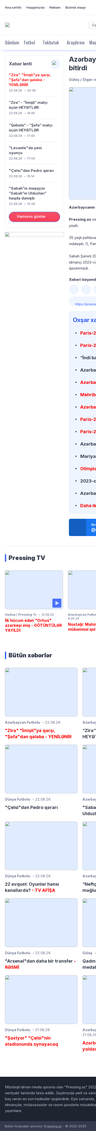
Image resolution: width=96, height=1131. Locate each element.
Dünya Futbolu (17, 799)
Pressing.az (53, 1126)
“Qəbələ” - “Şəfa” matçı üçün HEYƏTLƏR (30, 127)
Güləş (87, 953)
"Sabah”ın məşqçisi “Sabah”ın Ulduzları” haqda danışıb (27, 193)
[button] (74, 289)
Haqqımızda (35, 7)
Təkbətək (51, 42)
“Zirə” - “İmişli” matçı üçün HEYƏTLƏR (28, 105)
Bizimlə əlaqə (75, 7)
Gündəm (12, 42)
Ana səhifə (13, 7)
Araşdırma (75, 42)
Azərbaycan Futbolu (22, 722)
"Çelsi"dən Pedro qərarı (31, 170)
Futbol (29, 42)
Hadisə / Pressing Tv (20, 614)
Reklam (55, 7)
